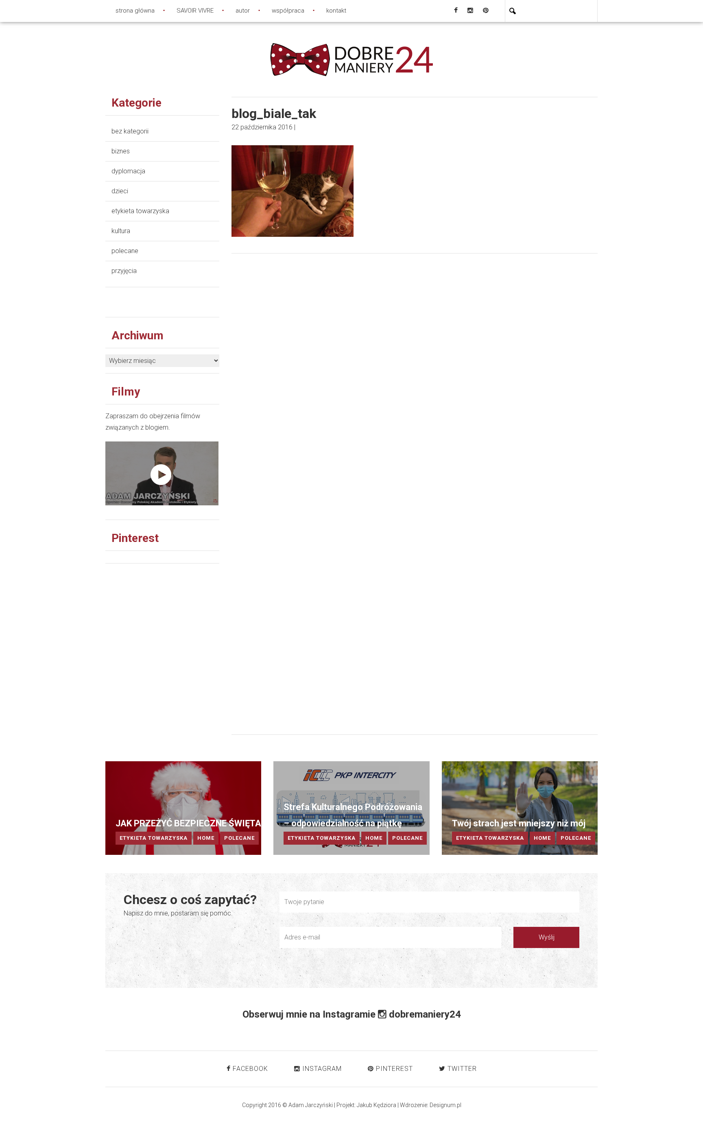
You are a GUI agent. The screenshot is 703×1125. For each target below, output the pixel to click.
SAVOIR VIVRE (195, 10)
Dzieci (119, 191)
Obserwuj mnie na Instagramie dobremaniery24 (351, 1014)
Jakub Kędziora (376, 1105)
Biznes (120, 151)
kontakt (336, 10)
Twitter (461, 1069)
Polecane (124, 251)
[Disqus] (414, 386)
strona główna (135, 10)
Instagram (321, 1069)
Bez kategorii (129, 131)
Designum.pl (445, 1105)
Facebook (249, 1069)
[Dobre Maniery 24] (351, 59)
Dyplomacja (128, 171)
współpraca (288, 10)
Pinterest (393, 1069)
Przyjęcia (124, 271)
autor (243, 10)
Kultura (120, 231)
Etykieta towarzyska (140, 211)
